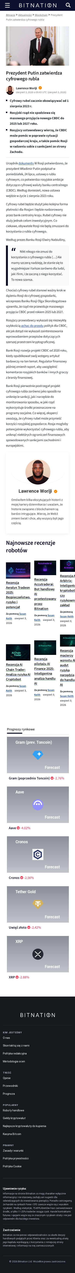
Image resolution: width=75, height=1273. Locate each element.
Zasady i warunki (13, 1150)
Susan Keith (67, 616)
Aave (12, 828)
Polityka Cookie (12, 1166)
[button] (68, 6)
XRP (12, 977)
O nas (6, 1037)
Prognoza (9, 1093)
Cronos (14, 877)
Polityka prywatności (16, 1158)
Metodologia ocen (14, 1061)
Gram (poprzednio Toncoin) (29, 778)
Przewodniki (10, 1085)
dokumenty (26, 163)
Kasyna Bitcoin (12, 1134)
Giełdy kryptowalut (14, 1118)
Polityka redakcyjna (15, 1053)
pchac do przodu (32, 325)
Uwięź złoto (18, 927)
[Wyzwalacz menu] (7, 5)
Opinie (7, 1078)
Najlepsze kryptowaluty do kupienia (24, 1126)
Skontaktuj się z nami (16, 1045)
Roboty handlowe (13, 1110)
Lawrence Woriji (35, 491)
